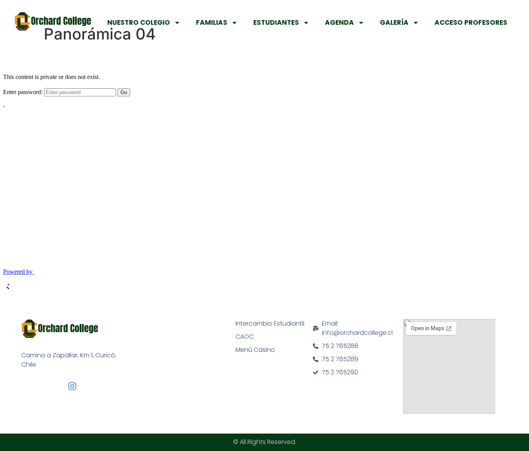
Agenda (339, 22)
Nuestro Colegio (138, 22)
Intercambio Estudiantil (269, 323)
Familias (211, 22)
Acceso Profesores (471, 22)
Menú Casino (255, 349)
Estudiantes (276, 22)
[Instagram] (72, 386)
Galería (394, 22)
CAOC (244, 336)
